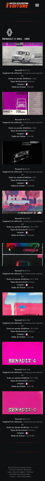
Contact (12, 476)
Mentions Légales (19, 472)
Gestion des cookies (23, 476)
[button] (37, 5)
